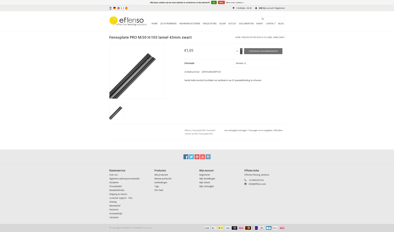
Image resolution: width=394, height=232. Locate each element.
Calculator (114, 217)
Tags (156, 186)
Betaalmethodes (116, 190)
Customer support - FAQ (120, 198)
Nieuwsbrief (114, 205)
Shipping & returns (118, 194)
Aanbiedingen (160, 182)
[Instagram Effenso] (208, 156)
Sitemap (113, 202)
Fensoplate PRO (199, 130)
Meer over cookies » (235, 3)
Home (154, 23)
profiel (194, 134)
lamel (188, 134)
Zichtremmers (168, 23)
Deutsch (114, 8)
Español (126, 8)
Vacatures (113, 209)
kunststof (211, 130)
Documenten (246, 23)
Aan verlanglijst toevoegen (235, 130)
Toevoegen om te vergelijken (260, 130)
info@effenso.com (257, 184)
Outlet (232, 23)
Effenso (188, 130)
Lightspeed (147, 228)
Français (122, 8)
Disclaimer (114, 182)
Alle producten (161, 175)
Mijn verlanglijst (206, 186)
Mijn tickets (204, 182)
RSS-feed (158, 190)
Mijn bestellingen (207, 178)
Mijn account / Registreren (272, 8)
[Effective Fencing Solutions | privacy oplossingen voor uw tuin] (128, 21)
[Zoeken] (261, 19)
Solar (222, 23)
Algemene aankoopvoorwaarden (124, 178)
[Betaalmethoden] (206, 228)
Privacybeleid (115, 186)
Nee (221, 3)
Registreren (204, 175)
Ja (214, 3)
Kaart (259, 23)
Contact (271, 23)
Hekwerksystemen (189, 23)
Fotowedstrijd (115, 213)
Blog (281, 23)
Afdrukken (278, 130)
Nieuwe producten (163, 178)
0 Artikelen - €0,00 (244, 8)
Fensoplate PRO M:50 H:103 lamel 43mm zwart (263, 37)
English (118, 8)
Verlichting (210, 23)
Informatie (189, 63)
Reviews (241, 63)
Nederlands (110, 8)
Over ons (113, 175)
